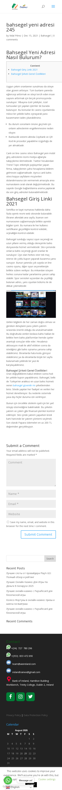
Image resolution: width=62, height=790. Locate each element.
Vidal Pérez (15, 35)
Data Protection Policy (35, 715)
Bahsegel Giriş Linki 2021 (24, 69)
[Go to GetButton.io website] (8, 787)
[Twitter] (30, 696)
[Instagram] (20, 696)
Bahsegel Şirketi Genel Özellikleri (28, 73)
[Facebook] (10, 696)
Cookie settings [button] (47, 779)
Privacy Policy (13, 715)
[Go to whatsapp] (8, 780)
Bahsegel (46, 35)
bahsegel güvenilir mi (24, 385)
